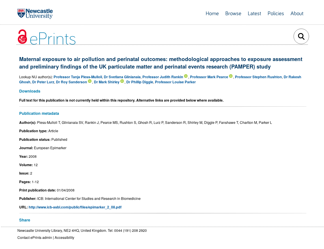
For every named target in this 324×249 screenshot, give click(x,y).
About (297, 13)
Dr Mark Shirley (106, 81)
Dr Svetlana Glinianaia (122, 76)
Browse (233, 13)
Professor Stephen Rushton (258, 76)
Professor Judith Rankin (162, 76)
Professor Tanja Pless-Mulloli (78, 76)
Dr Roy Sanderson (71, 81)
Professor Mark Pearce (209, 76)
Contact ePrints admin (34, 237)
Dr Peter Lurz (43, 81)
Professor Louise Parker (175, 81)
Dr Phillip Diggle (139, 81)
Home (212, 13)
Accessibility (64, 237)
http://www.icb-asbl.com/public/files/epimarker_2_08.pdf (75, 207)
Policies (276, 13)
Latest (254, 13)
